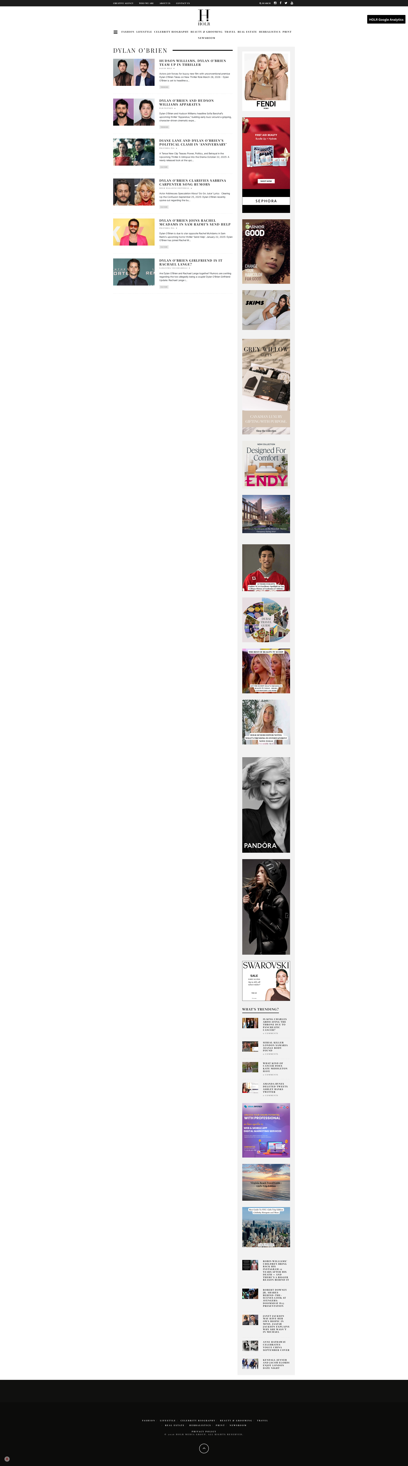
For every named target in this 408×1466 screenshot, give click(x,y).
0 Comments (270, 1033)
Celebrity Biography (171, 31)
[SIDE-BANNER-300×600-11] (266, 906)
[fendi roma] (266, 81)
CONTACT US (183, 3)
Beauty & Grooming (207, 31)
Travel (230, 31)
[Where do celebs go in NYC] (266, 1226)
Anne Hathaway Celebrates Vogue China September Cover (276, 1345)
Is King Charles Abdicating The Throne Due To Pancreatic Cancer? (275, 1024)
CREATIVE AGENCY (123, 3)
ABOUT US (165, 3)
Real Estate (247, 31)
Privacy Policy (204, 1431)
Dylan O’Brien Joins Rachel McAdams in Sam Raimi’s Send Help (195, 222)
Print (287, 31)
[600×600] (266, 464)
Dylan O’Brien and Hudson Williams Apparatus (186, 102)
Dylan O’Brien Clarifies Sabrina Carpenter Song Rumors (192, 182)
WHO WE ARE (146, 3)
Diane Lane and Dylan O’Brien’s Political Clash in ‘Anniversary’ (193, 142)
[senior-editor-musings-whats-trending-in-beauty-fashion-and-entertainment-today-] (266, 619)
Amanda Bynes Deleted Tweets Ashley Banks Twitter (275, 1087)
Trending (164, 87)
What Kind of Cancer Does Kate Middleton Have (275, 1067)
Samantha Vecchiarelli (173, 268)
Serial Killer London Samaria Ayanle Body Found (275, 1046)
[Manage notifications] (7, 1459)
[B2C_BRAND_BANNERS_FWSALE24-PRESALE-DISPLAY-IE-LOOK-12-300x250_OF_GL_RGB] (266, 980)
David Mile (165, 68)
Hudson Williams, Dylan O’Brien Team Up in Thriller (192, 62)
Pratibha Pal (167, 148)
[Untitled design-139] (266, 804)
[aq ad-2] (266, 1182)
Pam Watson (166, 108)
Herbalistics (270, 31)
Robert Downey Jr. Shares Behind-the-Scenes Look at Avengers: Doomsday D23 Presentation (275, 1297)
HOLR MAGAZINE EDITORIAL (174, 188)
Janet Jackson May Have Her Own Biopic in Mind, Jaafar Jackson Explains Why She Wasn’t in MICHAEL (276, 1324)
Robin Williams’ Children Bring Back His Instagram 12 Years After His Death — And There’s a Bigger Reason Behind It (276, 1270)
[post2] (266, 1130)
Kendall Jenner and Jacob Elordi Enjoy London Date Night (276, 1363)
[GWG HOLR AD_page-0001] (266, 386)
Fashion (128, 31)
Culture (164, 167)
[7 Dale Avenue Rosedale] (266, 513)
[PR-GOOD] (266, 251)
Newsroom (206, 37)
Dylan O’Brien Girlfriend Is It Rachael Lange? (190, 262)
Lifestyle (144, 31)
